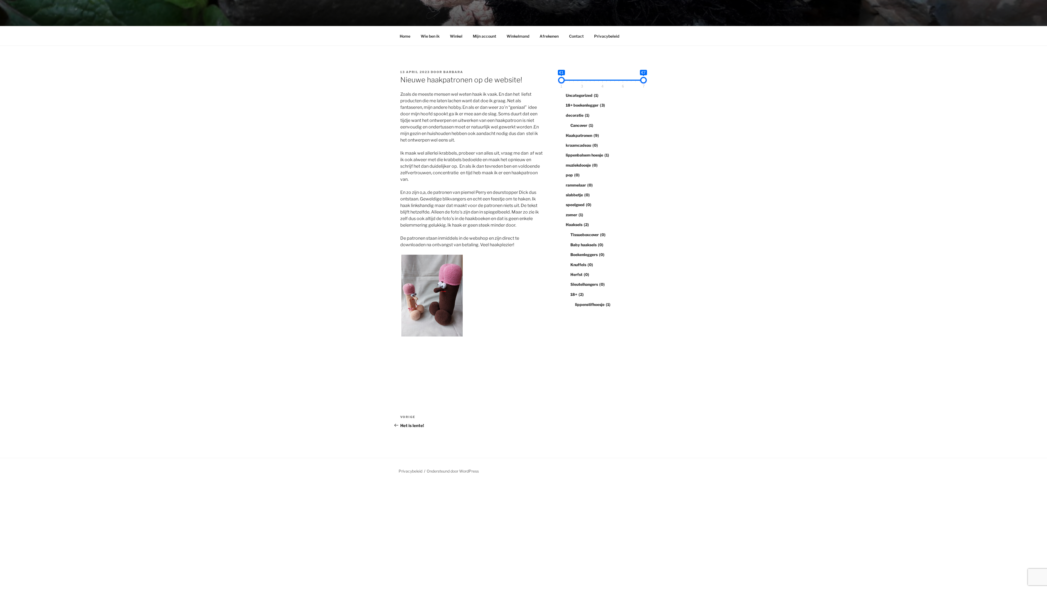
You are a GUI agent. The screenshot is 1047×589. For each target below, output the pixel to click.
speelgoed (578, 204)
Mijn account (484, 36)
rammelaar (579, 185)
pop (573, 175)
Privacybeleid (606, 36)
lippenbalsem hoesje (587, 155)
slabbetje (578, 195)
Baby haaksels (586, 244)
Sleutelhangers (587, 284)
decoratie (577, 115)
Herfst (579, 274)
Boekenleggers (587, 254)
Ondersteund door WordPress (453, 471)
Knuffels (581, 264)
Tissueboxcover (588, 234)
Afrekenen (549, 36)
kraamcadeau (582, 145)
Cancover (581, 125)
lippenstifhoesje (592, 304)
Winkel (456, 36)
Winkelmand (518, 36)
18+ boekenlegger (585, 105)
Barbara (453, 72)
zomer (574, 214)
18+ (577, 294)
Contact (576, 36)
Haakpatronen (582, 135)
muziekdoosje (582, 165)
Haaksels (577, 224)
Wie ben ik (430, 36)
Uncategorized (582, 95)
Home (405, 36)
